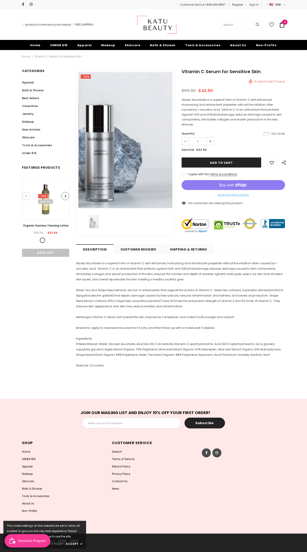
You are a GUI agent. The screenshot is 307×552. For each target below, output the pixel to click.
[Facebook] (25, 4)
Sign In (254, 5)
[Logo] (157, 25)
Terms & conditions (223, 174)
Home (26, 56)
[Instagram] (32, 4)
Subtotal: (188, 150)
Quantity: (188, 133)
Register (237, 5)
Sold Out (45, 253)
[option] (46, 218)
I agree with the (198, 174)
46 (190, 203)
